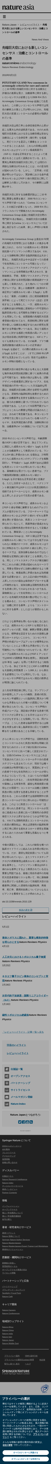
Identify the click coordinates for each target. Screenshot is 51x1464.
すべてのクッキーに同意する (25, 1452)
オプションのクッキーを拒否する (25, 1459)
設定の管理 (7, 1445)
